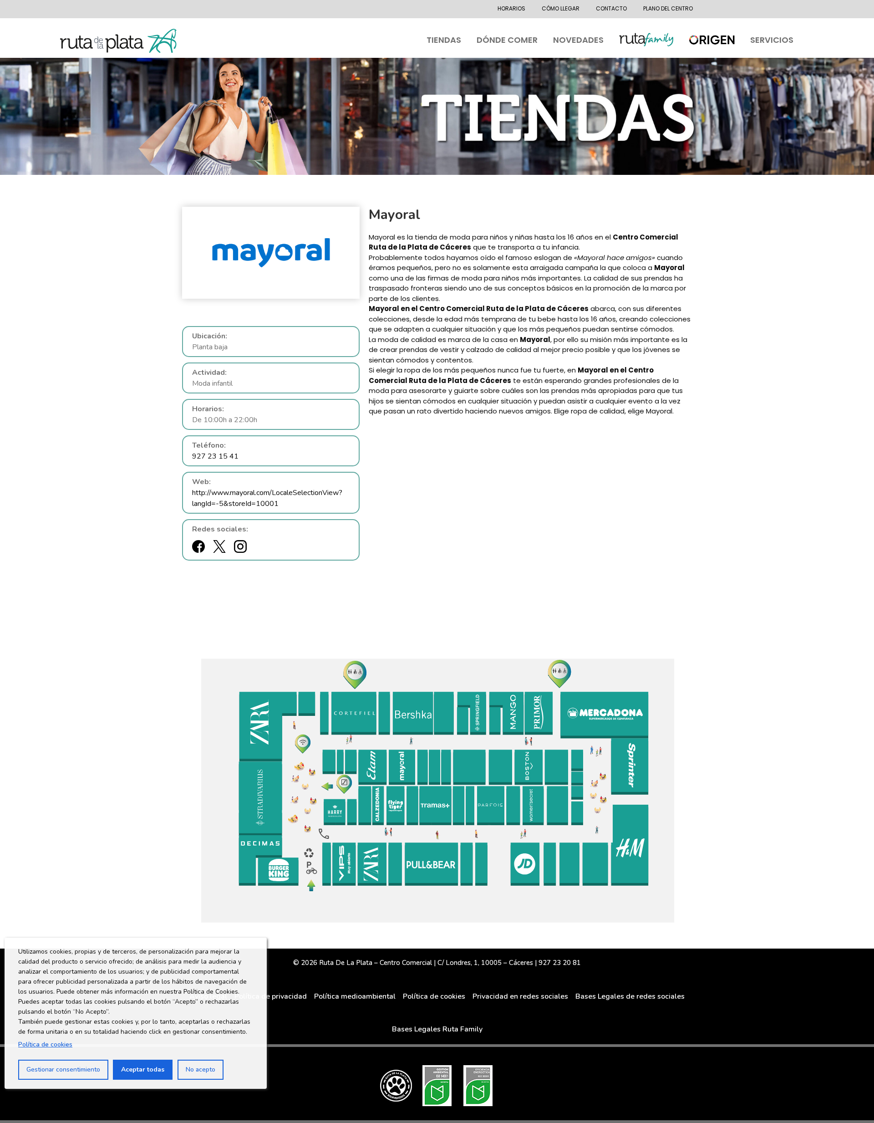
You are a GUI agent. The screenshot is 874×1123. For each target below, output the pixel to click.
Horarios (511, 8)
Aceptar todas (142, 1069)
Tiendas (444, 40)
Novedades (578, 40)
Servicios (771, 40)
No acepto (200, 1069)
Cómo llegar (560, 8)
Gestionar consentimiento (63, 1069)
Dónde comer (507, 40)
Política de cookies (45, 1044)
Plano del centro (668, 8)
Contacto (611, 8)
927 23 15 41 (215, 456)
